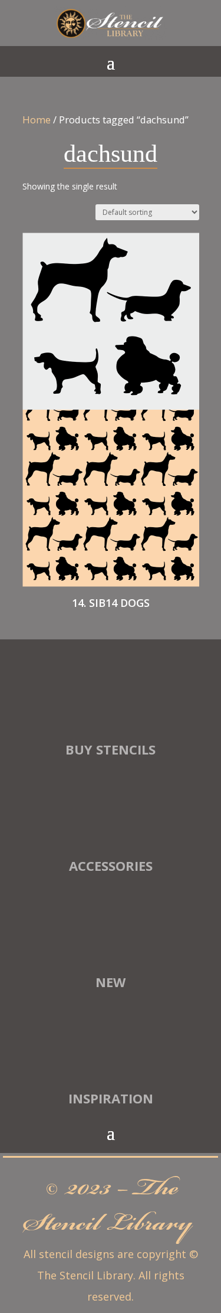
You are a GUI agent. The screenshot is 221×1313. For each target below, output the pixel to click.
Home (36, 119)
